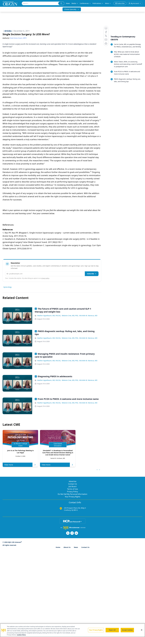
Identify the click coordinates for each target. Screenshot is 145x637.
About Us (67, 547)
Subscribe (90, 274)
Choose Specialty (70, 9)
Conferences (84, 3)
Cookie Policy (21, 635)
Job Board (72, 486)
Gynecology (7, 287)
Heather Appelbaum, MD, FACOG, (49, 316)
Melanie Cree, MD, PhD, (70, 316)
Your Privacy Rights (72, 496)
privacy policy (45, 278)
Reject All (112, 630)
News (68, 3)
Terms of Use (72, 489)
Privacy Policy (72, 491)
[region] (72, 630)
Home (58, 547)
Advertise (72, 481)
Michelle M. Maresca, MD (88, 316)
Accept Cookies (127, 630)
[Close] (141, 630)
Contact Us (72, 484)
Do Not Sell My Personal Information (72, 494)
